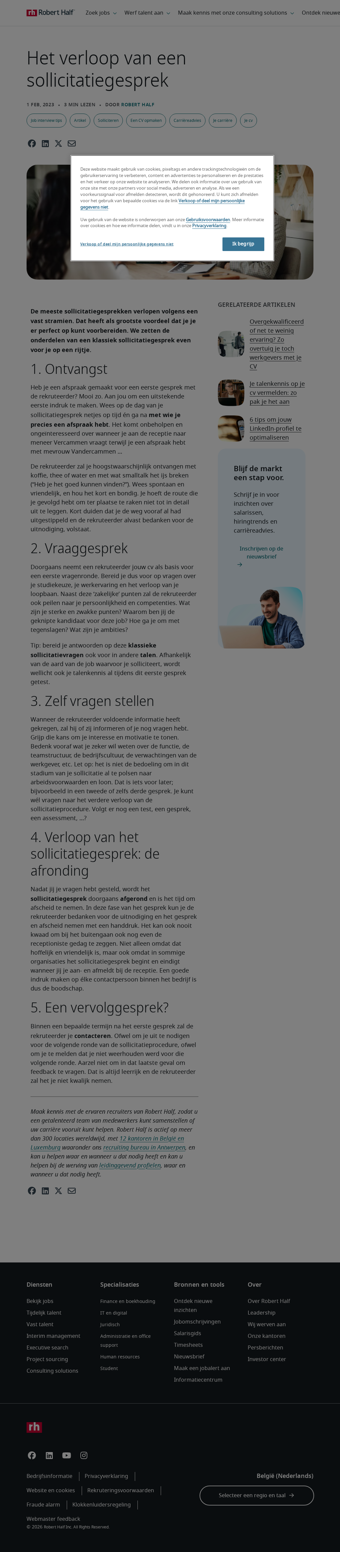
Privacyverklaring (209, 226)
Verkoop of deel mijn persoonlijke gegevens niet (127, 244)
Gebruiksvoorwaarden (208, 220)
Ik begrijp (243, 244)
